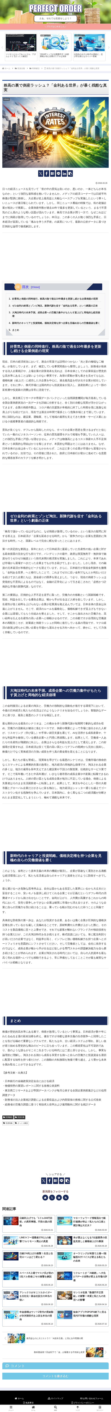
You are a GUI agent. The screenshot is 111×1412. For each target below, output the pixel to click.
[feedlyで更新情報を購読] (59, 1197)
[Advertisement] (55, 256)
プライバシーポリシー (83, 1403)
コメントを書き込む (55, 1376)
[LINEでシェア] (58, 173)
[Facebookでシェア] (46, 173)
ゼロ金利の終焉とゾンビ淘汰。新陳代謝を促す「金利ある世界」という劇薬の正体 (55, 305)
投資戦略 (9, 1123)
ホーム (20, 1398)
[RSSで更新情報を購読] (66, 1197)
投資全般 (20, 1117)
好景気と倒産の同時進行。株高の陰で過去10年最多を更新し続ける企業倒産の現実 (55, 298)
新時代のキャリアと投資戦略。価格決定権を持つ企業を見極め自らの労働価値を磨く (56, 323)
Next (108, 47)
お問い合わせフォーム (92, 1398)
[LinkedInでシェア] (64, 173)
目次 (26, 287)
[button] (70, 173)
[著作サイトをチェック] (45, 1197)
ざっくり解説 (22, 1123)
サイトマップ (56, 1398)
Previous (2, 47)
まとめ (15, 330)
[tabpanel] (21, 47)
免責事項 (29, 1403)
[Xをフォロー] (52, 1197)
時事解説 (9, 1117)
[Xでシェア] (40, 173)
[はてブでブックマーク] (52, 173)
